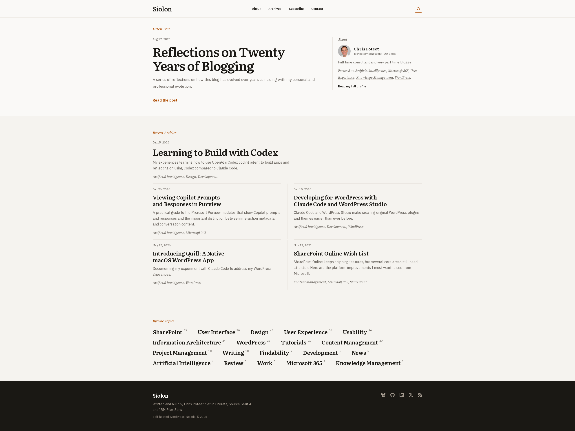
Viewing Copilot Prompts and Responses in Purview (187, 200)
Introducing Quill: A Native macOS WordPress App (188, 256)
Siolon (162, 8)
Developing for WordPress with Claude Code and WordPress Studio (340, 200)
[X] (411, 395)
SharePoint (358, 282)
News (359, 352)
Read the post (165, 100)
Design (191, 176)
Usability (355, 332)
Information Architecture (187, 342)
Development (207, 176)
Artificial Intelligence (370, 70)
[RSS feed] (420, 395)
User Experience (305, 332)
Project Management (180, 352)
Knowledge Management (374, 77)
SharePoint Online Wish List (331, 253)
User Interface (216, 332)
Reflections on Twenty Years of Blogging (219, 58)
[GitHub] (392, 395)
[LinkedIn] (402, 395)
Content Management (310, 282)
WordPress (402, 77)
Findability (274, 352)
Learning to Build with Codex (215, 152)
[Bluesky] (383, 395)
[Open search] (418, 9)
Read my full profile (352, 86)
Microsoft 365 (398, 70)
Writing (233, 352)
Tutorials (293, 342)
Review (233, 363)
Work (264, 363)
